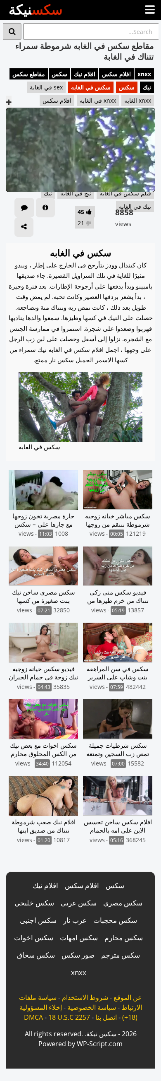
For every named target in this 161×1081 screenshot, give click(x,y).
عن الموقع (128, 997)
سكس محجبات (115, 920)
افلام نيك (84, 74)
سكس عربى (79, 903)
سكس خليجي (34, 903)
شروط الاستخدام (85, 997)
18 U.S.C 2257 (69, 1017)
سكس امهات (79, 937)
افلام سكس (116, 74)
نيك (147, 87)
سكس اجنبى (38, 920)
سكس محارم (123, 937)
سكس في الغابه (91, 87)
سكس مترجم (120, 955)
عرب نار (75, 920)
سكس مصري (122, 903)
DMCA (33, 1017)
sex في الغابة (46, 87)
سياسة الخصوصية (91, 1007)
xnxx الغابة (137, 100)
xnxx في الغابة (98, 100)
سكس (59, 74)
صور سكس (78, 955)
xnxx (144, 74)
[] (12, 31)
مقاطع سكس (28, 74)
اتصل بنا (106, 1017)
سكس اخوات (33, 937)
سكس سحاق (36, 955)
